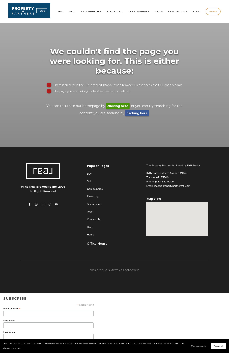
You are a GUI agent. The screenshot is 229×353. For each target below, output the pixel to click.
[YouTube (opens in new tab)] (56, 204)
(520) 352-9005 (164, 181)
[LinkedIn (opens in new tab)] (43, 204)
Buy (61, 11)
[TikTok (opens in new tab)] (49, 204)
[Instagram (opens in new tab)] (36, 204)
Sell (72, 11)
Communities (91, 11)
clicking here (117, 106)
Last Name (9, 332)
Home (213, 11)
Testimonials (139, 11)
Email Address (11, 308)
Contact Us (177, 11)
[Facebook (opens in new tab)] (29, 204)
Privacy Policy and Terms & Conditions (114, 270)
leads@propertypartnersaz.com (172, 186)
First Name (9, 320)
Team (159, 11)
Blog (196, 11)
